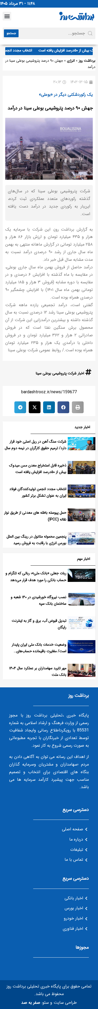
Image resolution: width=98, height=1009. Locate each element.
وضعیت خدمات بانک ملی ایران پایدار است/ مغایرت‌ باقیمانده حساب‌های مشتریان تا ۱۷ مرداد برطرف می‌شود (39, 651)
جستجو (11, 33)
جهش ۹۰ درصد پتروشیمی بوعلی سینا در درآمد (50, 108)
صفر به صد (30, 1002)
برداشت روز (87, 60)
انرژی (71, 60)
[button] (7, 16)
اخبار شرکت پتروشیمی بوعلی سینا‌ (60, 373)
